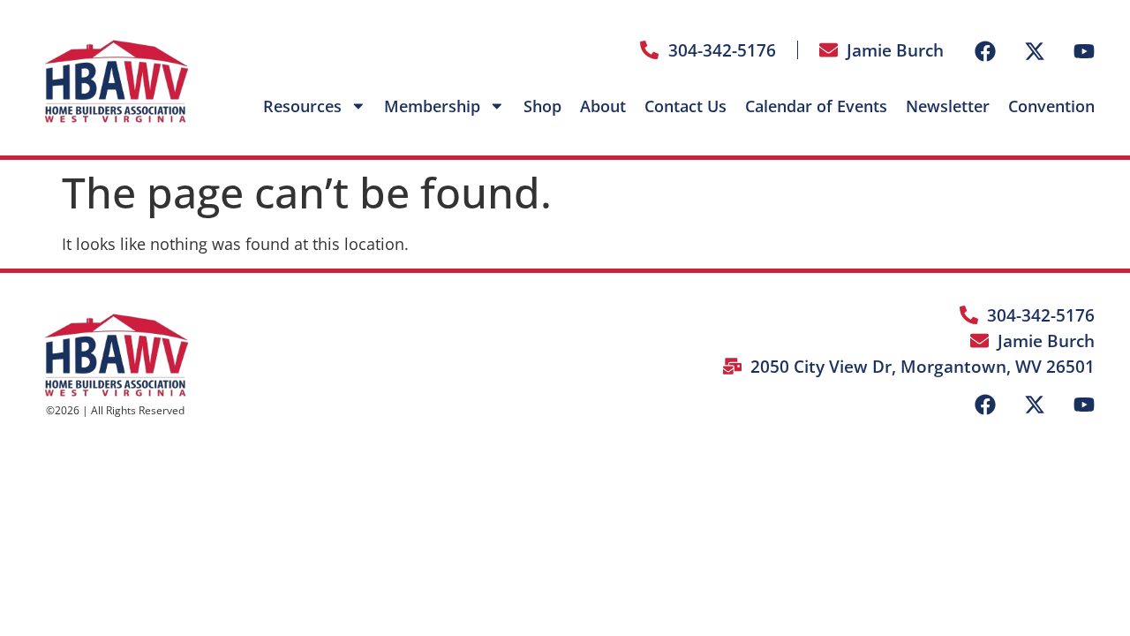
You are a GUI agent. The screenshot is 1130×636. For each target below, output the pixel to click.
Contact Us (685, 106)
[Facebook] (985, 51)
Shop (542, 106)
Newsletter (948, 106)
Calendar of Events (816, 106)
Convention (1051, 106)
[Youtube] (1084, 51)
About (603, 106)
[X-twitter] (1034, 51)
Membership (432, 106)
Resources (302, 106)
